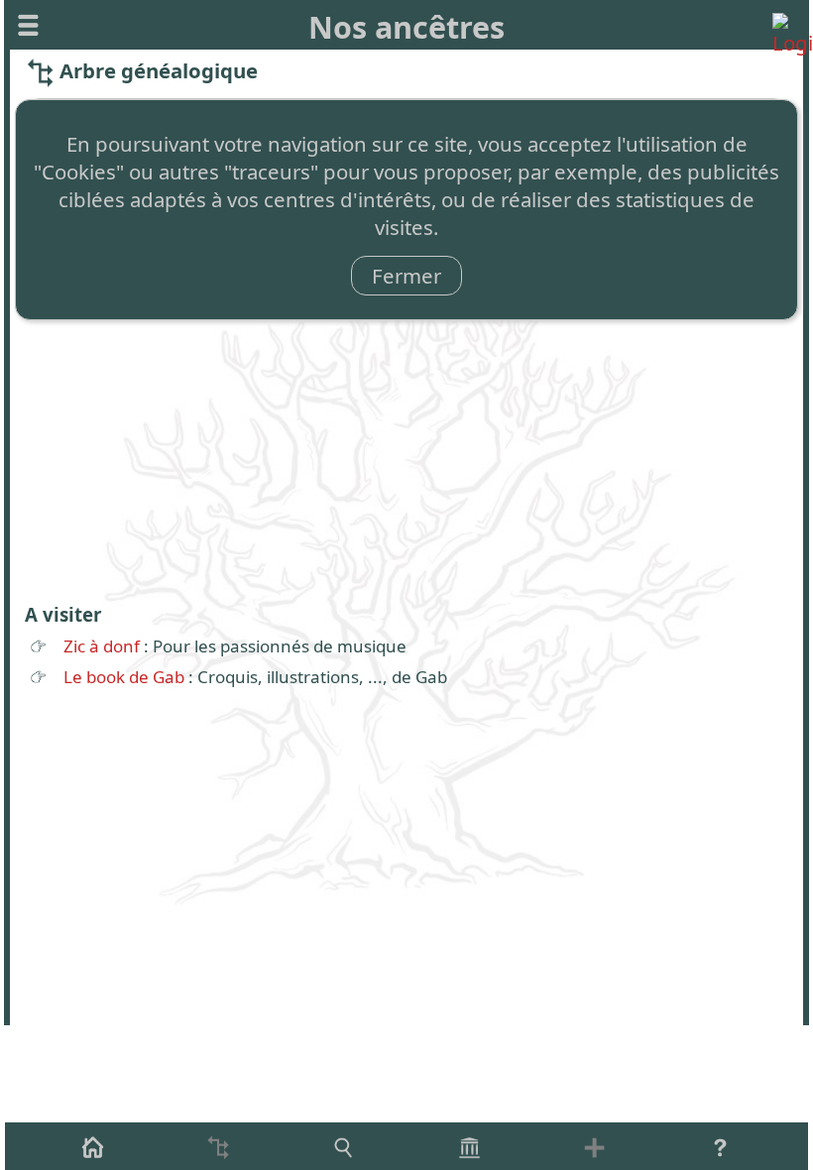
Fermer (406, 276)
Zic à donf (101, 646)
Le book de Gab (123, 676)
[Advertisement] (406, 444)
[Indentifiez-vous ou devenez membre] (784, 25)
